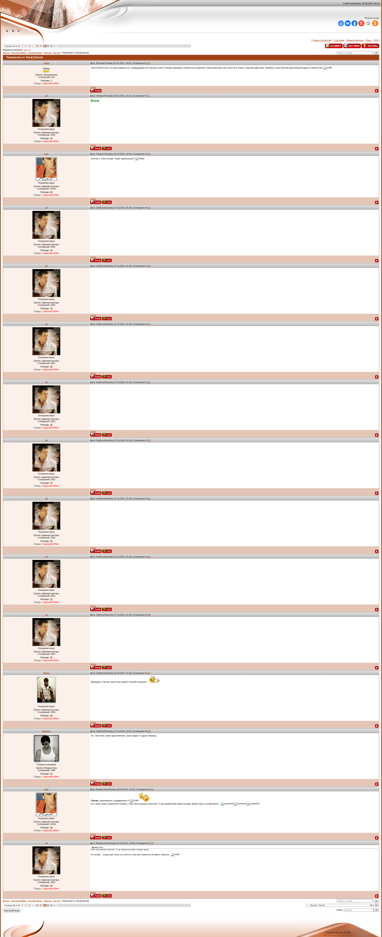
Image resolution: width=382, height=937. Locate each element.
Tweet (93, 87)
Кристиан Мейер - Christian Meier (26, 53)
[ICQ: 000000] (107, 148)
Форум (6, 53)
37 (41, 46)
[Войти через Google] (368, 23)
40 (52, 46)
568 (149, 731)
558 (148, 154)
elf (29, 50)
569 (152, 789)
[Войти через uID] (341, 23)
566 (149, 615)
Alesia (46, 673)
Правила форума (354, 40)
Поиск (368, 40)
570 (152, 843)
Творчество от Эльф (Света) (75, 53)
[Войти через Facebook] (355, 23)
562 (149, 382)
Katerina (46, 731)
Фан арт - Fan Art (52, 53)
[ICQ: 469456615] (107, 202)
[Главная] (7, 32)
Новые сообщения (322, 40)
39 (48, 46)
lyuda (46, 63)
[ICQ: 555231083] (107, 784)
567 (148, 673)
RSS (376, 40)
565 (149, 557)
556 (148, 63)
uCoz (349, 935)
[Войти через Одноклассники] (375, 23)
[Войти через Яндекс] (361, 23)
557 (148, 96)
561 (149, 324)
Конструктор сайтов (334, 935)
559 (149, 208)
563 (149, 440)
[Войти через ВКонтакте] (348, 23)
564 (149, 498)
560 (149, 266)
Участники (338, 40)
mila (25, 50)
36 (37, 46)
